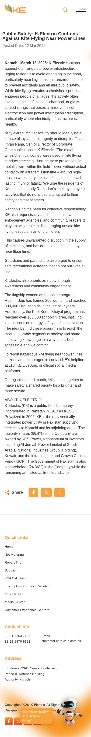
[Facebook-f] (9, 721)
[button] (65, 10)
